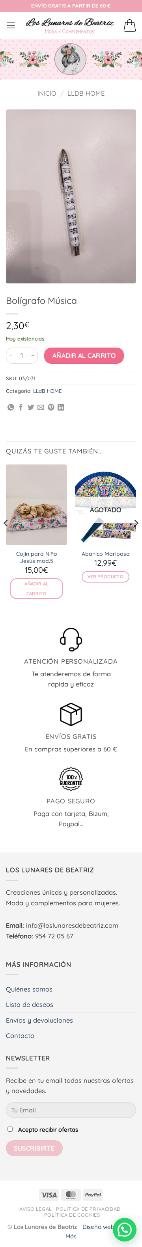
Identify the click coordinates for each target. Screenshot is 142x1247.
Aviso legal (35, 1209)
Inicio (46, 93)
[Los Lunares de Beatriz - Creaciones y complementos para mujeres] (70, 26)
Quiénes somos (29, 989)
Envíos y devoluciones (39, 1020)
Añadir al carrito (84, 355)
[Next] (135, 539)
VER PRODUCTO (105, 576)
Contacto (20, 1036)
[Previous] (6, 539)
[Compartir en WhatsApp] (10, 408)
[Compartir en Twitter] (31, 408)
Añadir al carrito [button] (36, 588)
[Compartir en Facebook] (21, 408)
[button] (11, 25)
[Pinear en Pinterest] (51, 408)
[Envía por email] (40, 408)
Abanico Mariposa (106, 553)
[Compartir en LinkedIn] (61, 408)
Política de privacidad (88, 1209)
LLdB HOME (86, 93)
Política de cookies (72, 1215)
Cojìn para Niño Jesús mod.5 (36, 557)
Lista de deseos (29, 1004)
